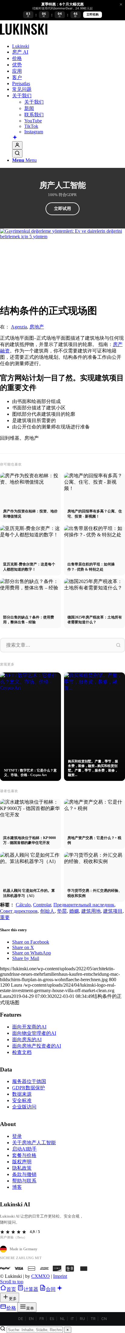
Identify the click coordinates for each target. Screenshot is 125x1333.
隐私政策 (22, 1168)
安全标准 (22, 1100)
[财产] (23, 35)
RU (82, 1318)
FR (41, 1318)
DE (20, 1318)
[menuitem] (68, 46)
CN (104, 1318)
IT (72, 1318)
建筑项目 (113, 911)
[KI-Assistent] (15, 138)
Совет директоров (19, 911)
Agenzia (19, 326)
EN (31, 1318)
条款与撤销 (24, 1174)
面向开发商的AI (29, 1026)
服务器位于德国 (29, 1081)
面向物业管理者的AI (34, 1033)
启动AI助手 (24, 1148)
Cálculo (23, 904)
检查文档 (22, 1052)
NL (62, 1318)
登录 (17, 1136)
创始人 (47, 911)
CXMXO (40, 1276)
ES (52, 1318)
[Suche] (17, 153)
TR (93, 1318)
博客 (17, 1187)
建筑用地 (91, 911)
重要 (5, 917)
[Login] (17, 145)
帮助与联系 (24, 1180)
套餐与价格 (24, 1155)
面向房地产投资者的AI (36, 1045)
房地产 (36, 326)
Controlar (42, 904)
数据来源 (22, 1094)
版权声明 (22, 1161)
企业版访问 (24, 1106)
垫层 (62, 911)
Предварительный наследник (83, 904)
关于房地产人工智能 (34, 1142)
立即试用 (62, 208)
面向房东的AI (27, 1039)
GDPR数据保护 (28, 1087)
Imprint (60, 1276)
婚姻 (74, 911)
